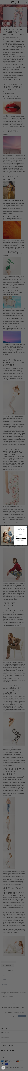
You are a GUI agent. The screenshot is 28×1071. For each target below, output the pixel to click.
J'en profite (20, 538)
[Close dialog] (26, 527)
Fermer (21, 542)
